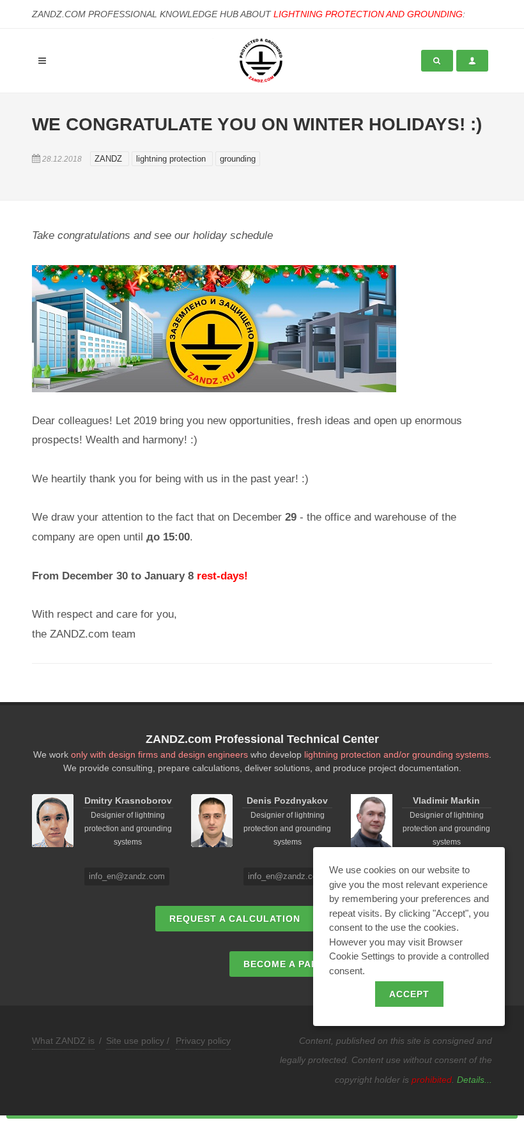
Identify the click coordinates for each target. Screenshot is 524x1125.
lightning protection (172, 159)
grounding (238, 159)
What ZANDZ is (63, 1041)
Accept (409, 994)
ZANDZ (110, 159)
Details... (474, 1080)
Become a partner (294, 964)
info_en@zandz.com (127, 876)
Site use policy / (137, 1041)
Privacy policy (203, 1041)
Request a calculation (234, 919)
